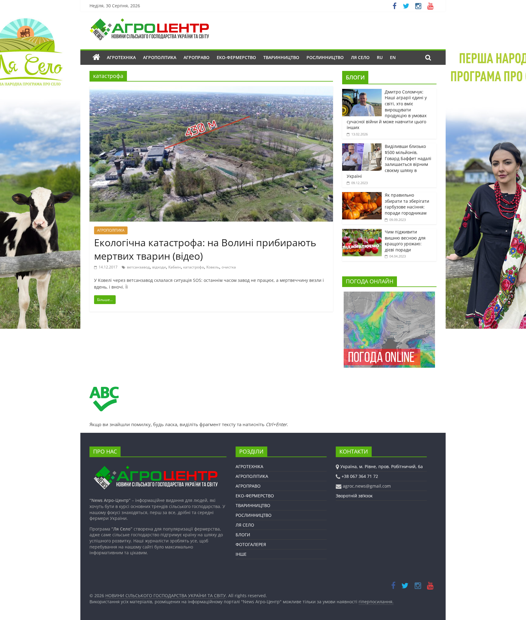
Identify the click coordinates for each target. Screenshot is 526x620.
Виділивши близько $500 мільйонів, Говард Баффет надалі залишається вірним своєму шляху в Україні (389, 161)
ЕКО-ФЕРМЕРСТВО (236, 57)
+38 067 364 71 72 (360, 476)
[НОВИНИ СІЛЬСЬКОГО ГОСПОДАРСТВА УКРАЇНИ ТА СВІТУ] (149, 21)
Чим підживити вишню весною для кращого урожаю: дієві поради (405, 241)
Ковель (212, 267)
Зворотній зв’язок (354, 496)
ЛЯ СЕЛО (360, 57)
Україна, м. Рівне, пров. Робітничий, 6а (381, 466)
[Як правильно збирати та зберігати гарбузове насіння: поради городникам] (362, 195)
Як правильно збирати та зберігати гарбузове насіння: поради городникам (407, 204)
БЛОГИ (355, 77)
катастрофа (193, 267)
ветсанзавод (138, 267)
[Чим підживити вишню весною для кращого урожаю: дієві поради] (362, 232)
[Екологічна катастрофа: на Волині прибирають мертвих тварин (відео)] (211, 89)
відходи (159, 267)
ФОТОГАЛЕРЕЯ (251, 544)
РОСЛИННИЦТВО (325, 57)
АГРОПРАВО (196, 57)
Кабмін (174, 267)
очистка (229, 267)
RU (380, 57)
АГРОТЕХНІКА (121, 57)
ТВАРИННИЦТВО (281, 57)
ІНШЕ (241, 554)
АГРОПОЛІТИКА (159, 57)
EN (393, 57)
